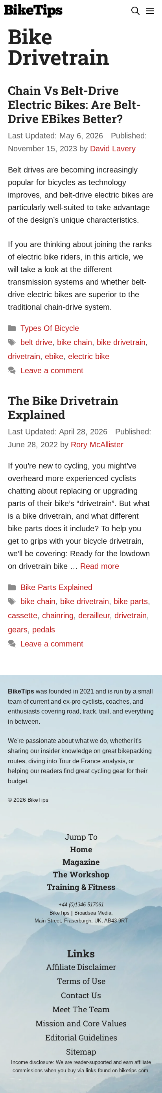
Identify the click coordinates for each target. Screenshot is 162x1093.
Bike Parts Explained (56, 587)
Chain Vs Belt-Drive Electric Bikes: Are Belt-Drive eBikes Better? (74, 104)
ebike (54, 356)
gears (18, 629)
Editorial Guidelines (81, 1037)
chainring (58, 615)
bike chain (74, 342)
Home (81, 849)
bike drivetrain (121, 342)
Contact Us (81, 995)
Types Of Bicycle (49, 328)
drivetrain (24, 356)
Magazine (81, 862)
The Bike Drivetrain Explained (63, 407)
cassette (22, 615)
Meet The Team (81, 1009)
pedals (43, 629)
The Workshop (81, 874)
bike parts (131, 601)
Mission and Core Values (81, 1023)
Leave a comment (51, 370)
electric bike (88, 356)
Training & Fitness (81, 887)
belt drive (36, 342)
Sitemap (81, 1051)
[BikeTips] (33, 11)
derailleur (94, 615)
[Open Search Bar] (135, 11)
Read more (99, 566)
